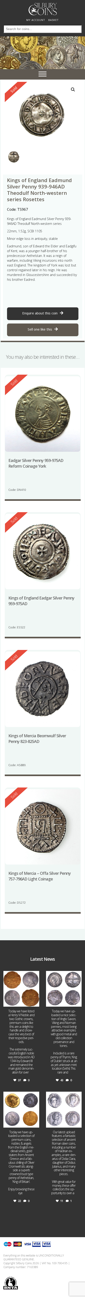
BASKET (53, 20)
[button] (73, 89)
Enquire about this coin (40, 313)
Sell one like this (40, 329)
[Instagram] (35, 1002)
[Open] (21, 989)
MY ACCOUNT (35, 20)
